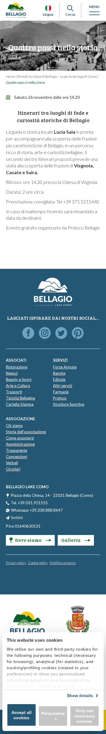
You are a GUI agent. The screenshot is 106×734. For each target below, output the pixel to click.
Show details (80, 695)
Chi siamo (14, 425)
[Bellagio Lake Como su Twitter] (61, 333)
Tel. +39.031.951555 (29, 502)
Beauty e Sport (19, 379)
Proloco (60, 398)
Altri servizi (62, 385)
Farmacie (61, 391)
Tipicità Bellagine (20, 398)
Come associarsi (20, 438)
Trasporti (14, 391)
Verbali (12, 462)
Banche (59, 373)
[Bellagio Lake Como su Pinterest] (78, 333)
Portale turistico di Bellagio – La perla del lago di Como (57, 76)
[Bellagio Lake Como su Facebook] (28, 333)
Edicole (59, 379)
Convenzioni (16, 456)
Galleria (71, 540)
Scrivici (17, 517)
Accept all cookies (21, 715)
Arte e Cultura (18, 385)
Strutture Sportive (68, 404)
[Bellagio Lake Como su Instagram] (45, 333)
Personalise (53, 713)
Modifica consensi (62, 562)
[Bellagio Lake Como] (16, 10)
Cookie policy (38, 562)
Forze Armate (65, 367)
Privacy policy (16, 562)
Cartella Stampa (20, 404)
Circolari (13, 469)
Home (10, 76)
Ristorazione (16, 367)
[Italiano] (48, 8)
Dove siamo (28, 540)
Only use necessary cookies (84, 716)
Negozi (12, 373)
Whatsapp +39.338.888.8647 (37, 510)
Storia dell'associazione (26, 431)
